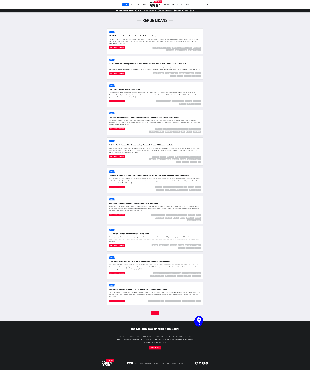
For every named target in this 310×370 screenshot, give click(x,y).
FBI (176, 156)
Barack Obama (160, 101)
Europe (198, 215)
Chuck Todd (152, 301)
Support (179, 4)
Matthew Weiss (160, 131)
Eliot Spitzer (175, 101)
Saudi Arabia (187, 76)
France (191, 129)
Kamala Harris (197, 156)
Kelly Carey (153, 131)
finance (182, 101)
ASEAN (155, 73)
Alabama (155, 47)
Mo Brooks (198, 217)
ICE (186, 187)
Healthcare (181, 187)
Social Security (188, 275)
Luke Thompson (169, 301)
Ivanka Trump (168, 73)
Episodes (126, 4)
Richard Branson (190, 248)
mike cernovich (171, 50)
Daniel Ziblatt (177, 215)
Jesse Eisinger (188, 101)
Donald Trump (168, 101)
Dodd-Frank (163, 156)
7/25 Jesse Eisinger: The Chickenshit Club (124, 89)
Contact (180, 363)
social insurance (197, 131)
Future (158, 301)
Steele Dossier (186, 162)
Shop (138, 4)
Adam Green (156, 273)
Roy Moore (191, 50)
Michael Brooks (197, 47)
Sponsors (167, 4)
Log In (187, 4)
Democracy (185, 215)
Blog (132, 4)
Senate (178, 162)
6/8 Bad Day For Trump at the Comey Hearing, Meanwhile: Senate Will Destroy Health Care (141, 145)
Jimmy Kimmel (168, 217)
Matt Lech (189, 47)
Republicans (184, 50)
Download (121, 47)
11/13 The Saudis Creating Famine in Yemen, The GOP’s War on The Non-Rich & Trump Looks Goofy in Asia (147, 64)
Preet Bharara (183, 103)
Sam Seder (198, 50)
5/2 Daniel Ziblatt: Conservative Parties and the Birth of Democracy (133, 203)
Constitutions (169, 215)
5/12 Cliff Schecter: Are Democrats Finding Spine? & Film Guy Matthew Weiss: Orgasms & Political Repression (149, 175)
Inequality (161, 73)
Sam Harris (174, 76)
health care (198, 129)
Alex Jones (154, 215)
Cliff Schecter (158, 129)
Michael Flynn (175, 159)
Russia (183, 131)
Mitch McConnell (178, 189)
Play (111, 47)
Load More (155, 313)
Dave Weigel (175, 47)
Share (115, 47)
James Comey (189, 156)
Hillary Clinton (190, 273)
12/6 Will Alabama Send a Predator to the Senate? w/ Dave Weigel (133, 36)
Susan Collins (193, 162)
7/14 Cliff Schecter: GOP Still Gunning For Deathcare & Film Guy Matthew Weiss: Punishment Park (144, 117)
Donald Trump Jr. (175, 129)
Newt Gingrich (197, 245)
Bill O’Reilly (155, 245)
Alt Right (161, 47)
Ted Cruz (198, 301)
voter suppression (196, 275)
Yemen (198, 76)
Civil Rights (171, 273)
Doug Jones (183, 47)
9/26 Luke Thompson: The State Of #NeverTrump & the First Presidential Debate (138, 289)
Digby (168, 245)
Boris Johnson (155, 156)
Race (167, 275)
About (144, 4)
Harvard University (159, 217)
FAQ (173, 4)
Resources (148, 363)
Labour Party (153, 159)
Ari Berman (164, 273)
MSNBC (177, 50)
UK (199, 162)
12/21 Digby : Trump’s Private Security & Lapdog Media (129, 234)
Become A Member (155, 347)
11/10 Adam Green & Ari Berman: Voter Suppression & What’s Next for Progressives (139, 261)
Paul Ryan (186, 189)
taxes (194, 76)
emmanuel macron (184, 129)
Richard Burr (190, 159)
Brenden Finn (168, 47)
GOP (184, 273)
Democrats (166, 187)
